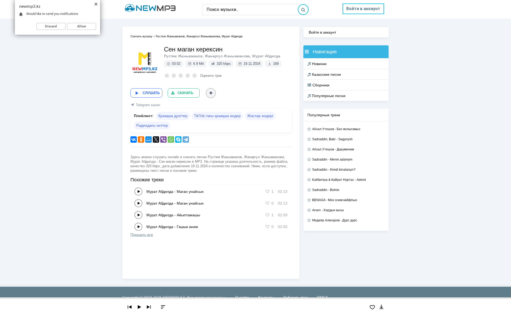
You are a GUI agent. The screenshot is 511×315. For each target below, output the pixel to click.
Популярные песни (328, 96)
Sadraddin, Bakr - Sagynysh (332, 139)
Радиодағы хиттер (152, 125)
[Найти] (303, 9)
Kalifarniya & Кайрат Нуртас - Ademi (339, 180)
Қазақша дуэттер (172, 116)
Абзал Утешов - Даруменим (333, 149)
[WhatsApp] (171, 139)
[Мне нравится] (267, 192)
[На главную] (162, 9)
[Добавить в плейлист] (211, 93)
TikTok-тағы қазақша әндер (217, 116)
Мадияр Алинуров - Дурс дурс (334, 220)
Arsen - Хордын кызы (328, 210)
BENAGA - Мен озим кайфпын (334, 200)
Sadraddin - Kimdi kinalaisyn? (334, 170)
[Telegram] (186, 139)
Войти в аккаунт (363, 8)
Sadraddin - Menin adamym (332, 159)
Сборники (320, 85)
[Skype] (178, 139)
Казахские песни (326, 74)
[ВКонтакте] (133, 139)
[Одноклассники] (141, 139)
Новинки (319, 64)
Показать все (141, 235)
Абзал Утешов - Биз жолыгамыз (336, 129)
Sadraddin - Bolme (325, 190)
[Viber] (163, 139)
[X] (156, 139)
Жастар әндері (260, 116)
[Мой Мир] (148, 139)
